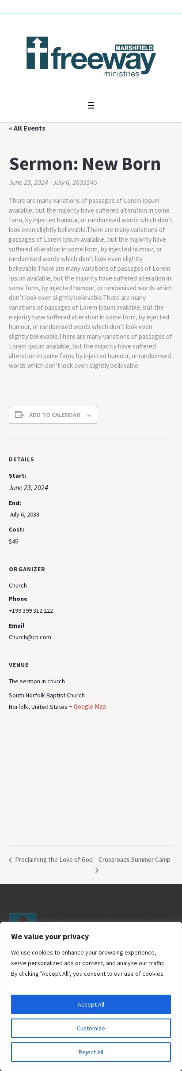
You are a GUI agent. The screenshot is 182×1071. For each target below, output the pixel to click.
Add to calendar (54, 415)
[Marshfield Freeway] (91, 55)
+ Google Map (87, 706)
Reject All (91, 1052)
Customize (91, 1028)
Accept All (91, 1004)
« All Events (27, 128)
